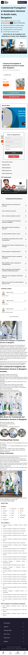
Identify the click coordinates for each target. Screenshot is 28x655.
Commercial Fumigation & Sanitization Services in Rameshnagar (15, 581)
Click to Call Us (15, 92)
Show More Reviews (14, 316)
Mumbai (4, 513)
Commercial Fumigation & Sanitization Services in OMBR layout (14, 548)
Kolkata (12, 513)
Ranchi (4, 508)
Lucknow (4, 517)
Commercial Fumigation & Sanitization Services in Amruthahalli (14, 579)
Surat (12, 517)
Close (13, 156)
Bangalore (22, 508)
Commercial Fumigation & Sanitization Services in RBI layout (14, 542)
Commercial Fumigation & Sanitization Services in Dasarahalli (14, 530)
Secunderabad (22, 515)
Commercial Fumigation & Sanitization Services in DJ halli (13, 550)
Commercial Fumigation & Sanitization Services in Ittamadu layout (15, 594)
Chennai (12, 510)
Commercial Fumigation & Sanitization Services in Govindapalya (15, 559)
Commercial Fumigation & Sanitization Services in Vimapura (14, 564)
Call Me (14, 153)
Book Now (20, 88)
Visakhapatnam (5, 519)
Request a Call (15, 96)
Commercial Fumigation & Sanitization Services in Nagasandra (14, 574)
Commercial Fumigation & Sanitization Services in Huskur (13, 533)
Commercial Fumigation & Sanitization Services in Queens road (14, 596)
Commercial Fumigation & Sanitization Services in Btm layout (14, 528)
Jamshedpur (5, 515)
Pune (21, 513)
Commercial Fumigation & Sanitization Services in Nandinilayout (15, 556)
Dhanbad (21, 510)
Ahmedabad (22, 517)
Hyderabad (5, 510)
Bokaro (12, 515)
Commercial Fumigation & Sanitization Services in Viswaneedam (15, 576)
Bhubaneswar (13, 508)
